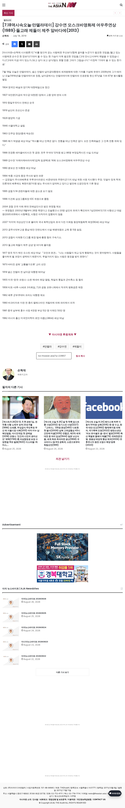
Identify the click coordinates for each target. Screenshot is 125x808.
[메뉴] (3, 6)
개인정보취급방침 (84, 799)
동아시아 (7, 20)
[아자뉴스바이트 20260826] (10, 602)
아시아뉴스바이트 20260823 (34, 641)
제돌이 (78, 346)
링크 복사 (80, 356)
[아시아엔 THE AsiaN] (62, 5)
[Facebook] (15, 44)
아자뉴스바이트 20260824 (33, 627)
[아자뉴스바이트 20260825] (10, 617)
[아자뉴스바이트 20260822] (10, 660)
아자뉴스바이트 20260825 (33, 613)
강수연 (63, 346)
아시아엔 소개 (25, 799)
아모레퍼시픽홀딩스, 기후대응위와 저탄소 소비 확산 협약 (43, 13)
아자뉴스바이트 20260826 (33, 598)
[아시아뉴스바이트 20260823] (10, 645)
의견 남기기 (62, 458)
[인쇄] (37, 44)
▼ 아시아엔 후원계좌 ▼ (62, 334)
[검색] (121, 6)
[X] (22, 44)
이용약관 (71, 799)
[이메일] (29, 44)
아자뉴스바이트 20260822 (33, 656)
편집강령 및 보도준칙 (57, 799)
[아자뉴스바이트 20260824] (10, 631)
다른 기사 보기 (62, 672)
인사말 (35, 799)
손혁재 (5, 35)
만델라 (48, 346)
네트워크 (43, 799)
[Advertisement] (62, 492)
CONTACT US (99, 799)
